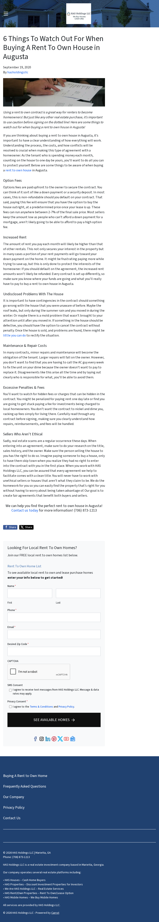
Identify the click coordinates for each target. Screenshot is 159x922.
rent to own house (18, 170)
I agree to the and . (44, 707)
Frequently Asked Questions (24, 786)
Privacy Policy (66, 707)
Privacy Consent (17, 701)
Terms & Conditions (41, 707)
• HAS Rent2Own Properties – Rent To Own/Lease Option (38, 893)
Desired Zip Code (18, 644)
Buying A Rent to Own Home (25, 775)
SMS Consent (15, 685)
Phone (11, 610)
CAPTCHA (12, 661)
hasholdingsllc (17, 72)
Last (58, 603)
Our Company (13, 797)
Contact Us (11, 818)
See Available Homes (52, 719)
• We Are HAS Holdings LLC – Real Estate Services (33, 889)
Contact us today (24, 510)
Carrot (55, 913)
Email (11, 627)
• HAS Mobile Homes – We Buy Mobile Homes (30, 897)
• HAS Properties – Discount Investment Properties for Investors (43, 884)
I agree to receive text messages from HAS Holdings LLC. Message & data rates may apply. (56, 692)
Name (11, 586)
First (9, 603)
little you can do (14, 335)
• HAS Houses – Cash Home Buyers (24, 880)
